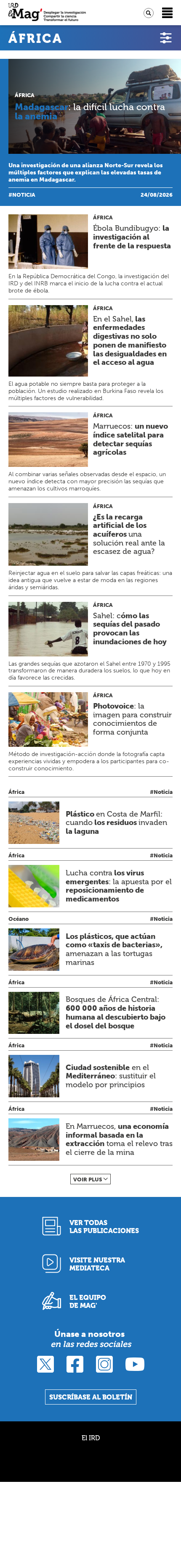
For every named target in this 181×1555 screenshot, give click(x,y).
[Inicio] (47, 13)
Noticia (23, 195)
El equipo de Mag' (87, 1302)
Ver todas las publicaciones (104, 1227)
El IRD (91, 1438)
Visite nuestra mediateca (97, 1264)
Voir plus (87, 1179)
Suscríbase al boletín (90, 1397)
